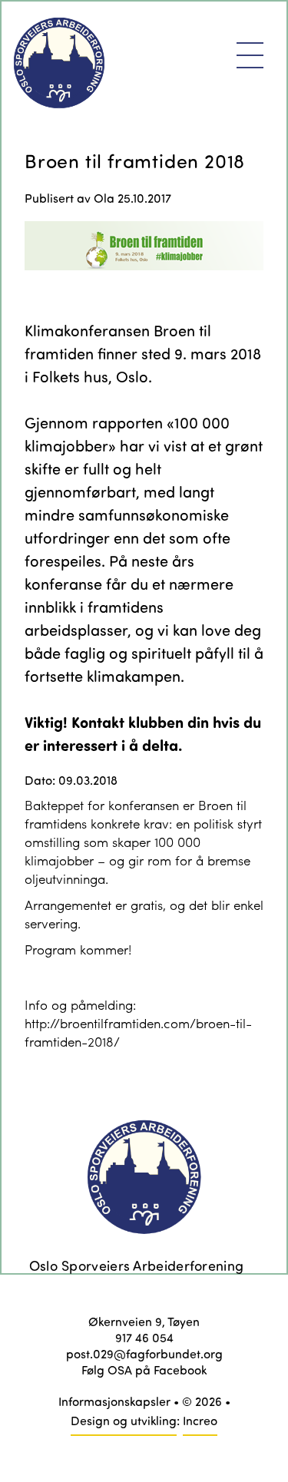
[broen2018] (144, 262)
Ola (104, 198)
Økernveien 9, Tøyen (144, 1321)
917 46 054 (144, 1337)
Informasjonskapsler (114, 1401)
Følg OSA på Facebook (144, 1369)
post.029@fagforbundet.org (144, 1353)
